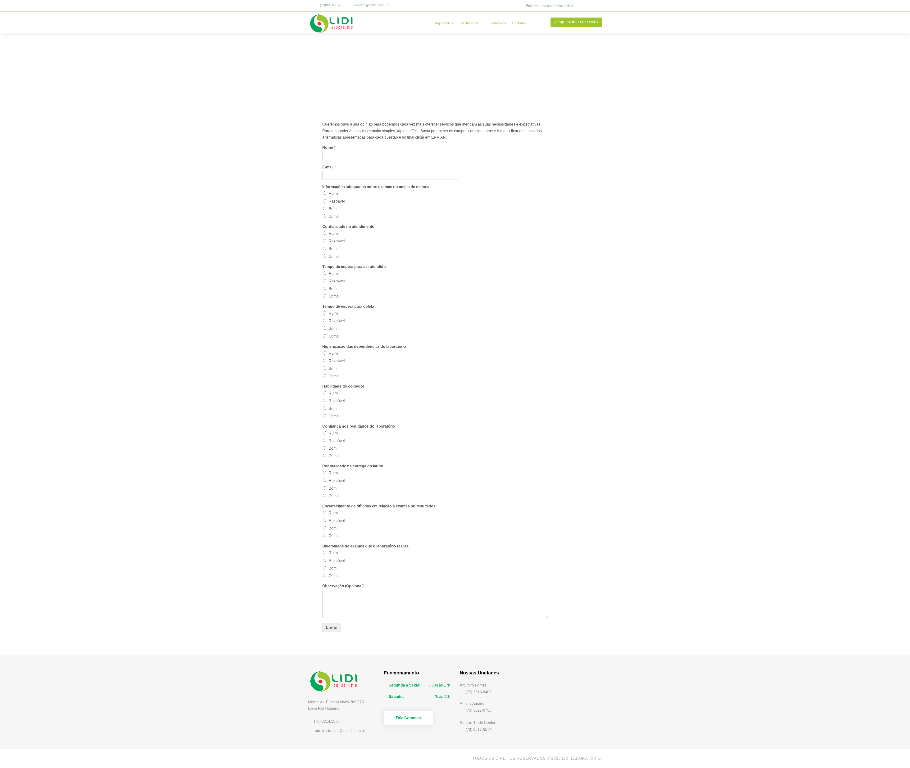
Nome (328, 147)
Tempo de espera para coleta (348, 306)
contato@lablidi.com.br (371, 5)
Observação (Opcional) (343, 586)
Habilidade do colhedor (343, 386)
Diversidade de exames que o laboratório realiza (365, 546)
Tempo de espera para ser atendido (354, 267)
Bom (333, 209)
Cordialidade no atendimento (348, 227)
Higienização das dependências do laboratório (364, 346)
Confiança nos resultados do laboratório (358, 426)
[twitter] (593, 6)
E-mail (329, 167)
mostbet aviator (554, 115)
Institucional (469, 23)
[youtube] (324, 758)
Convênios (498, 23)
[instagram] (600, 6)
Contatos (519, 23)
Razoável (337, 201)
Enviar (331, 627)
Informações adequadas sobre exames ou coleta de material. (376, 187)
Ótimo (334, 216)
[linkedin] (587, 6)
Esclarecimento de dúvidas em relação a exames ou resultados (379, 506)
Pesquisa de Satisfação (576, 22)
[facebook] (580, 6)
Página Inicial (444, 23)
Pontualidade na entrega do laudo (352, 466)
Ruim (333, 193)
